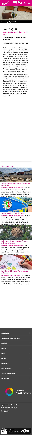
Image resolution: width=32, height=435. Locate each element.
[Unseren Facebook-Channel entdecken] (5, 411)
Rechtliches (5, 378)
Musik (3, 353)
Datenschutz (13, 405)
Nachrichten (5, 333)
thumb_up (28, 431)
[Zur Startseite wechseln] (5, 3)
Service (3, 358)
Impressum (4, 405)
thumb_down (22, 431)
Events (3, 348)
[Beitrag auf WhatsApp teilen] (9, 29)
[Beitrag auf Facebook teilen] (12, 29)
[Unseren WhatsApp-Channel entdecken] (2, 411)
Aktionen (4, 343)
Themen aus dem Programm (10, 338)
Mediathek (4, 363)
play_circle (25, 431)
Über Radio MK (6, 368)
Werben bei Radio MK (8, 373)
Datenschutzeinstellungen (9, 408)
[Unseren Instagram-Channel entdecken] (7, 411)
